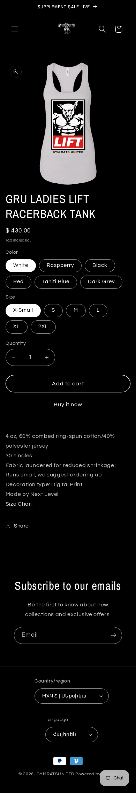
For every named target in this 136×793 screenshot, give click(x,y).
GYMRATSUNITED (56, 774)
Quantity (16, 343)
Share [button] (21, 526)
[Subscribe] (114, 635)
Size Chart (19, 504)
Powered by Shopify (96, 774)
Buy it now (68, 404)
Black (99, 265)
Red (18, 281)
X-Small (23, 310)
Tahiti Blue (56, 281)
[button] (15, 29)
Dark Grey (101, 281)
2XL (43, 326)
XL (16, 326)
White (20, 265)
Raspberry (60, 265)
